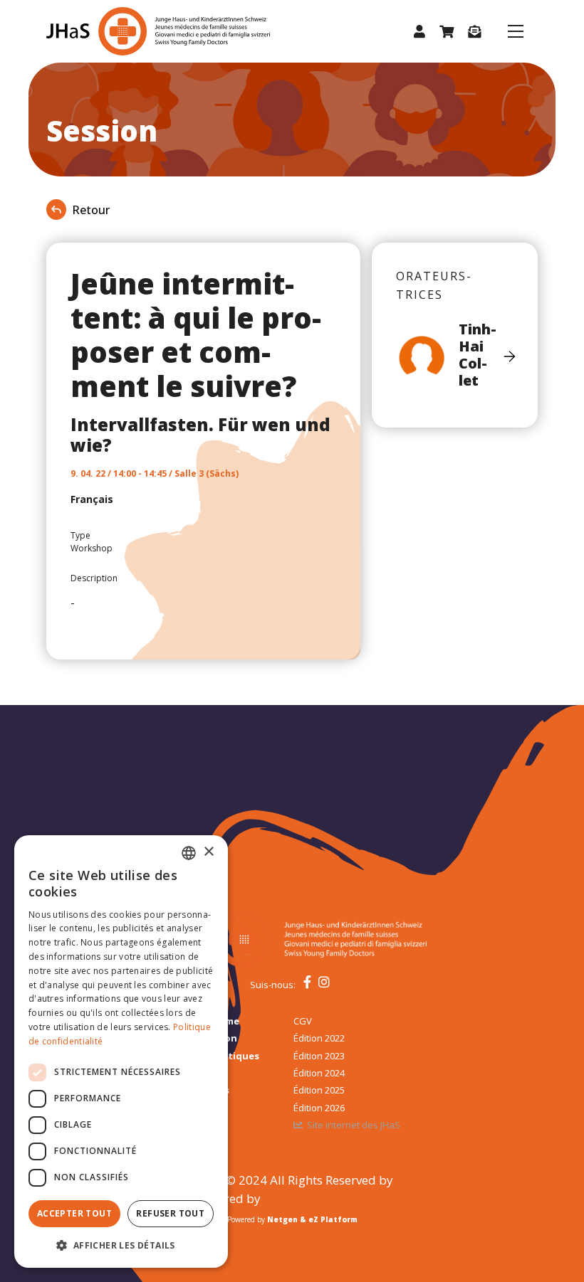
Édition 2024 (319, 1072)
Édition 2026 (319, 1107)
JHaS (409, 1180)
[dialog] (121, 1051)
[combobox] (189, 853)
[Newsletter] (474, 31)
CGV (302, 1021)
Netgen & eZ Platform (312, 1219)
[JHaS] (126, 31)
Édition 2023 (319, 1055)
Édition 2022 (319, 1038)
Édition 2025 (319, 1090)
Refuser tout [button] (170, 1213)
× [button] (208, 852)
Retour (91, 210)
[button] (419, 31)
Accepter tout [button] (74, 1213)
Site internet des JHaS (353, 1124)
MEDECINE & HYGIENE (327, 1198)
